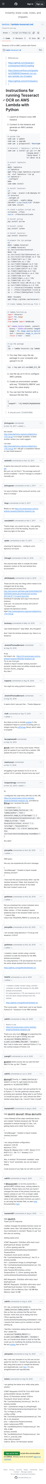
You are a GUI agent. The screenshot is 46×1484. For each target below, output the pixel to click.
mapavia (7, 681)
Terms (5, 1470)
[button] (34, 32)
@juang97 (8, 1079)
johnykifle (8, 850)
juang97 (7, 1056)
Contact (16, 1472)
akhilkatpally (9, 578)
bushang (8, 623)
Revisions (20, 38)
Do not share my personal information (23, 1474)
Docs (41, 1470)
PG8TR (7, 977)
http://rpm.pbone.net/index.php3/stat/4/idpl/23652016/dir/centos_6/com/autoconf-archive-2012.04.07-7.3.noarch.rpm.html (23, 593)
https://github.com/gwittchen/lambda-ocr (20, 968)
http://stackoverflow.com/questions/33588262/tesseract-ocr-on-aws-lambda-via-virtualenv (23, 73)
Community (33, 1470)
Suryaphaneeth (10, 739)
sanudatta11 (9, 521)
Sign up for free (12, 1453)
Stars (35, 38)
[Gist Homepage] (16, 4)
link (5, 469)
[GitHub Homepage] (16, 1477)
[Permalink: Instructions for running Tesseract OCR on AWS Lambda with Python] (4, 100)
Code (8, 38)
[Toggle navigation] (3, 4)
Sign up (39, 4)
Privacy (11, 1470)
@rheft (6, 748)
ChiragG (7, 558)
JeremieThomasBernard (14, 645)
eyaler (6, 541)
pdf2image (21, 727)
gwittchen (8, 897)
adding (12, 1344)
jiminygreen (9, 423)
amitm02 (8, 461)
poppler (29, 722)
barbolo (6, 24)
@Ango (7, 803)
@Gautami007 (11, 1184)
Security (19, 1470)
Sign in (30, 4)
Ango (6, 503)
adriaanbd (8, 1354)
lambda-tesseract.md (22, 24)
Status (26, 1470)
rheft (6, 714)
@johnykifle (36, 1114)
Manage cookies (26, 1472)
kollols (7, 1379)
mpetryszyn (9, 762)
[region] (23, 235)
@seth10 (7, 1062)
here (35, 1201)
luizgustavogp (10, 783)
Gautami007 (9, 1108)
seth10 (7, 1019)
